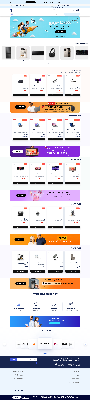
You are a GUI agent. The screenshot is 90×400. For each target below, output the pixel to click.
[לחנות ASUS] (56, 344)
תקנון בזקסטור (20, 379)
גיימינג (78, 374)
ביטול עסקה (20, 373)
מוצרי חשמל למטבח (75, 381)
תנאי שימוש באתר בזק (18, 378)
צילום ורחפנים (76, 379)
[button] (10, 2)
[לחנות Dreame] (69, 344)
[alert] (45, 7)
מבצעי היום (76, 70)
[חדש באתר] (45, 27)
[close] (10, 2)
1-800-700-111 (14, 5)
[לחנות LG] (45, 343)
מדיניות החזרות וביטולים (18, 374)
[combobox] (36, 14)
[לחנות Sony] (34, 344)
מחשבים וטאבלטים (75, 373)
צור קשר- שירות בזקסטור (18, 371)
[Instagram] (15, 390)
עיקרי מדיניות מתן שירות (18, 381)
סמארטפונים (76, 371)
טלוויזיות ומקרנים (75, 378)
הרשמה (13, 359)
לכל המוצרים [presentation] (30, 2)
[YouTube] (22, 390)
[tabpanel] (45, 28)
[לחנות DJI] (64, 344)
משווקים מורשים (20, 375)
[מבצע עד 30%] (45, 107)
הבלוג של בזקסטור (19, 377)
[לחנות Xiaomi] (26, 344)
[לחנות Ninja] (20, 344)
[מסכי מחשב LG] (45, 151)
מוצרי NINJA (75, 203)
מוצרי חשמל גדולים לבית (74, 382)
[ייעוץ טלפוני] (45, 321)
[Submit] (12, 14)
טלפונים (77, 375)
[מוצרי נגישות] (45, 239)
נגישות (21, 5)
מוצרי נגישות (76, 248)
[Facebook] (19, 390)
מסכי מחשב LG (75, 159)
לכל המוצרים (12, 71)
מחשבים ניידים (75, 115)
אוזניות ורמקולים (76, 377)
